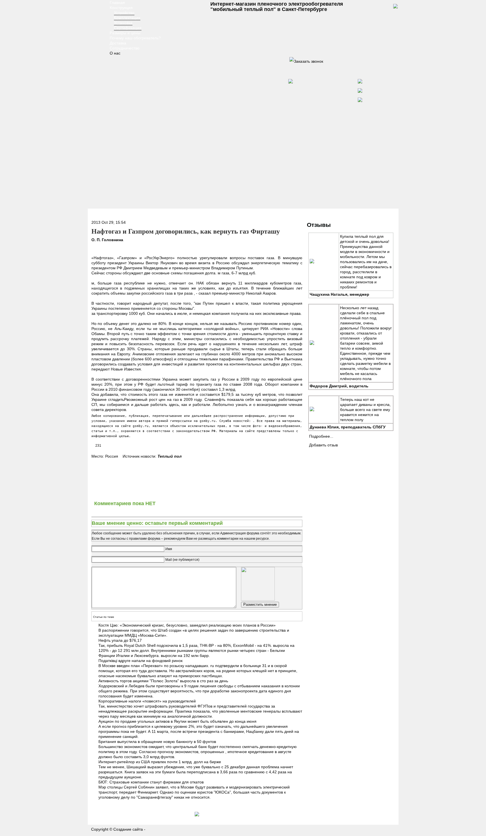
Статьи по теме (103, 616)
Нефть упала (110, 640)
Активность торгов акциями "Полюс (130, 681)
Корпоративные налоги (119, 701)
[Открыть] (306, 61)
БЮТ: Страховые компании (123, 782)
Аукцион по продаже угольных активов (134, 721)
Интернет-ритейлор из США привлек (132, 762)
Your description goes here (96, 28)
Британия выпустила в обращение (130, 741)
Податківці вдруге (114, 660)
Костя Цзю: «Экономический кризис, (131, 625)
